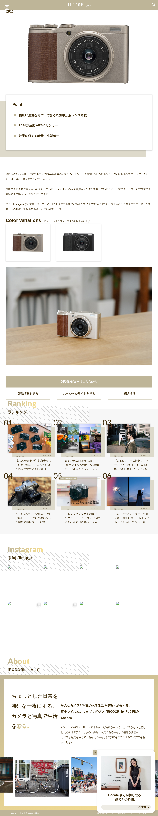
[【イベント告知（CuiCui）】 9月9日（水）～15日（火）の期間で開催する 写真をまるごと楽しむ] (25, 619)
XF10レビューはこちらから (79, 381)
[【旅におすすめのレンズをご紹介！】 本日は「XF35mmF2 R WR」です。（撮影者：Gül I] (61, 619)
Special (69, 456)
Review (19, 456)
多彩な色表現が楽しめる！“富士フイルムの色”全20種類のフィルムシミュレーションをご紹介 (82, 465)
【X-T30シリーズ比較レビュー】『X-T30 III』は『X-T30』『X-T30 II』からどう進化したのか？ (132, 465)
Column (20, 509)
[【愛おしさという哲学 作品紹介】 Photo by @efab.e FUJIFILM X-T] (133, 582)
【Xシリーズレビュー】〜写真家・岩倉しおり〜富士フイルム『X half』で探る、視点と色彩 (131, 518)
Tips (67, 509)
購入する (130, 393)
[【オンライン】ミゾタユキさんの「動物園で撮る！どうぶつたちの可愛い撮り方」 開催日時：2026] (133, 619)
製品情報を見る (28, 393)
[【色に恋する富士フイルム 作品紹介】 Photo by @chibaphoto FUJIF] (97, 619)
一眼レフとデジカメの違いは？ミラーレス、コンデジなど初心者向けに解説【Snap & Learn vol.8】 (83, 518)
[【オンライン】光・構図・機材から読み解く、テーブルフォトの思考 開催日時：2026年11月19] (61, 582)
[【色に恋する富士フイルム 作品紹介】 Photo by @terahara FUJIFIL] (25, 582)
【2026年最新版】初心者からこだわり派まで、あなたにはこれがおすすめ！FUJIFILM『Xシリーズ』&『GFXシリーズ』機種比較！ (33, 465)
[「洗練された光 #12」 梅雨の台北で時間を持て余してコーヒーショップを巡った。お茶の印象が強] (97, 582)
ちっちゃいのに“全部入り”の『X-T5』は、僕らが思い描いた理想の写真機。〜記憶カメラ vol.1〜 (33, 518)
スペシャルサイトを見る (79, 393)
